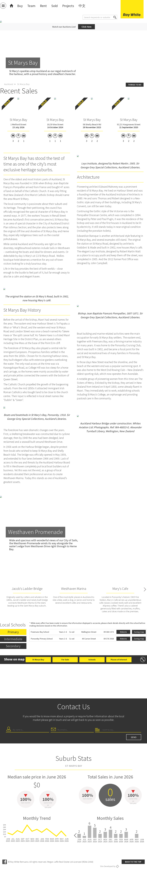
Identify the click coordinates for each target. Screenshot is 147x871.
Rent (43, 6)
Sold (54, 6)
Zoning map (139, 632)
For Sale (65, 659)
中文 (82, 6)
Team (31, 6)
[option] (73, 50)
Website (123, 632)
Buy (20, 6)
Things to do (134, 84)
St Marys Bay (18, 119)
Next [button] (145, 589)
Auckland (8, 84)
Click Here (86, 26)
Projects (68, 6)
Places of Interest (119, 659)
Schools (92, 659)
